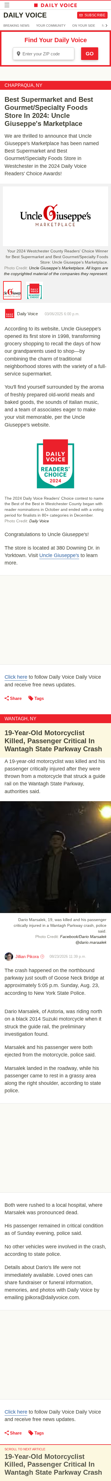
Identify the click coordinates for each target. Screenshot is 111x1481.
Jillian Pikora (27, 956)
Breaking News (16, 25)
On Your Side (83, 25)
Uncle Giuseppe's (59, 555)
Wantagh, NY (20, 718)
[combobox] (43, 53)
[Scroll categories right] (106, 25)
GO (90, 54)
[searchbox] (47, 53)
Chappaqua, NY (23, 85)
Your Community (50, 25)
